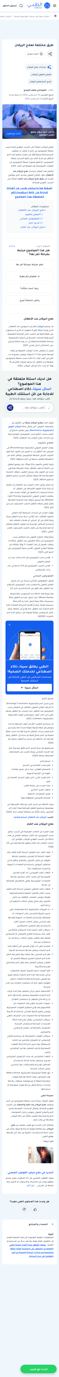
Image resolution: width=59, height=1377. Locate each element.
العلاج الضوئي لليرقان (41, 74)
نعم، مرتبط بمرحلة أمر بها (29, 264)
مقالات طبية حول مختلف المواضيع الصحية (31, 16)
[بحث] (21, 6)
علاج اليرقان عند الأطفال (31, 210)
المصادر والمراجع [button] (38, 1224)
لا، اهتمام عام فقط (29, 276)
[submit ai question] (10, 407)
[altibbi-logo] (39, 5)
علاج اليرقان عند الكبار (32, 227)
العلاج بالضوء (32, 214)
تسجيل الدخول (10, 5)
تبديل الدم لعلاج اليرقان (40, 81)
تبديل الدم (34, 222)
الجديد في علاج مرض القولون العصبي (30, 1172)
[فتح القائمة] (53, 5)
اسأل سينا (31, 688)
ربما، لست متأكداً (29, 288)
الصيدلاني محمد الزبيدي (35, 90)
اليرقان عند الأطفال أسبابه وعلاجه (30, 817)
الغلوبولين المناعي (29, 218)
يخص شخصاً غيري (30, 300)
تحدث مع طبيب (13, 133)
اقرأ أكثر (30, 1185)
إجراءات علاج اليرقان (36, 67)
